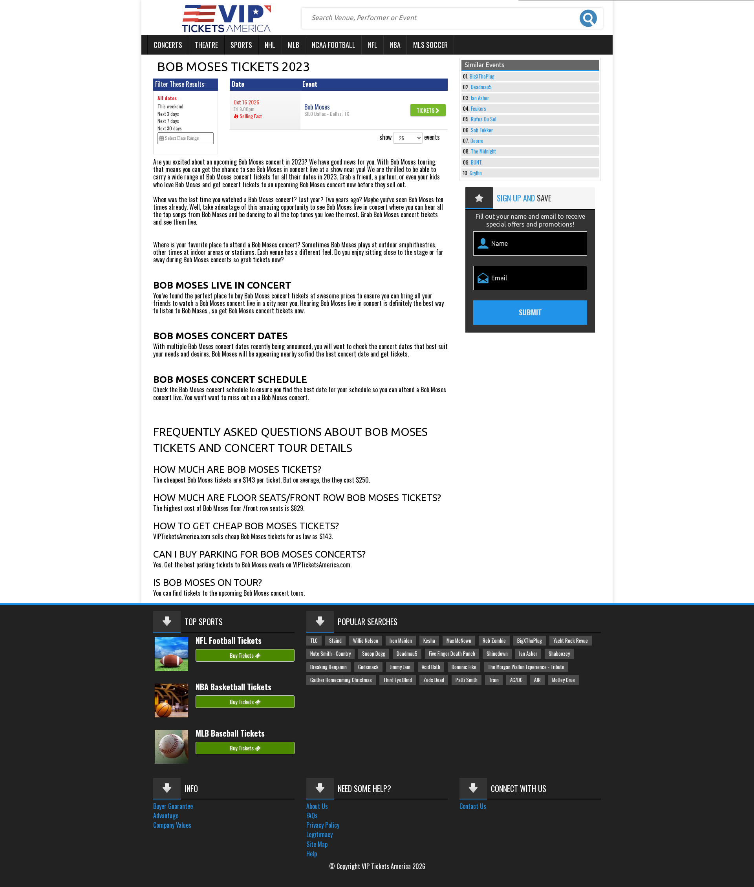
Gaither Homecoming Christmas (341, 680)
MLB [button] (293, 45)
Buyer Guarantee (173, 806)
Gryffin (476, 173)
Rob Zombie (494, 640)
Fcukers (478, 108)
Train (494, 680)
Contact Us (472, 806)
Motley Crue (563, 680)
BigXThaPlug (482, 76)
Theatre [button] (206, 45)
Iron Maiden (401, 640)
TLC (314, 640)
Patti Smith (467, 680)
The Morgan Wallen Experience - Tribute (526, 667)
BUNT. (477, 162)
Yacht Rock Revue (570, 640)
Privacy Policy (322, 825)
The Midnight (483, 151)
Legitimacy (319, 834)
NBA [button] (395, 45)
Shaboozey (559, 653)
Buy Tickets (242, 655)
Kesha (429, 640)
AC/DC (516, 680)
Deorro (476, 140)
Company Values (172, 825)
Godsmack (368, 667)
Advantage (165, 815)
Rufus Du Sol (483, 119)
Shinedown (497, 653)
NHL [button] (270, 45)
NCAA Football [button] (333, 45)
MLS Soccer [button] (430, 45)
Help (311, 853)
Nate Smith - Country (330, 653)
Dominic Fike (464, 667)
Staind (335, 640)
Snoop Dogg (373, 653)
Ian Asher (480, 98)
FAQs (312, 815)
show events (409, 137)
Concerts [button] (168, 45)
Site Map (317, 844)
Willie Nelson (365, 640)
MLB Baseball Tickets (230, 733)
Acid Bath (431, 667)
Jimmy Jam (400, 667)
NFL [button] (372, 45)
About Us (317, 806)
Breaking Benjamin (328, 667)
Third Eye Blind (397, 680)
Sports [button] (241, 45)
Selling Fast (250, 116)
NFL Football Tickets (229, 640)
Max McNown (459, 640)
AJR (537, 680)
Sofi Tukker (482, 130)
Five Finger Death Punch (452, 653)
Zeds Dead (433, 680)
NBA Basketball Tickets (233, 687)
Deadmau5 (481, 87)
